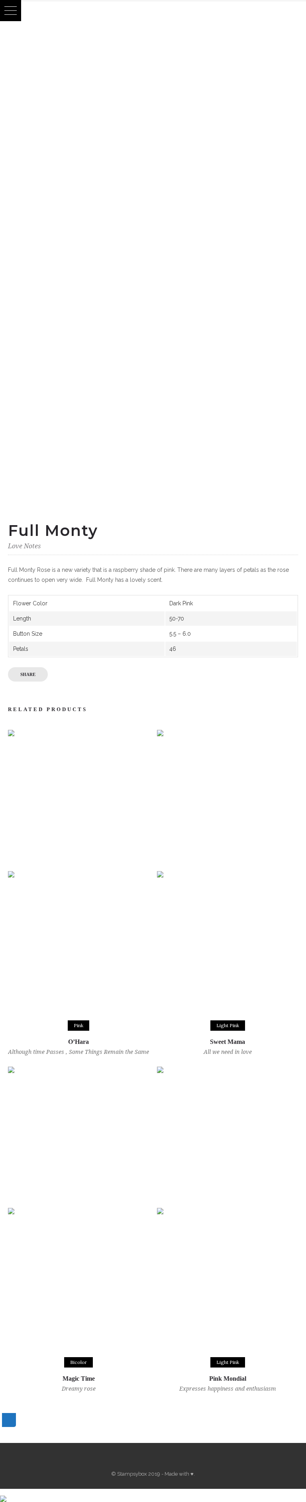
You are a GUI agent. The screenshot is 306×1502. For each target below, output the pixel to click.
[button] (10, 10)
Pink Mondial (227, 1378)
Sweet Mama (227, 1041)
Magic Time (79, 1378)
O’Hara (78, 1041)
